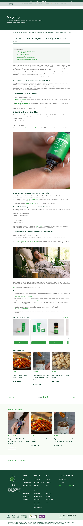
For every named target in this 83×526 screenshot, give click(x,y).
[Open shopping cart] (74, 4)
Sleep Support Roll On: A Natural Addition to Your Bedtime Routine (18, 441)
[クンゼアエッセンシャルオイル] (56, 327)
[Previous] (8, 1)
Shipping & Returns (27, 485)
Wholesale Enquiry (27, 490)
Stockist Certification (27, 493)
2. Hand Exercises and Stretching (22, 54)
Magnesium (34, 32)
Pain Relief (25, 3)
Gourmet (53, 32)
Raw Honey (48, 493)
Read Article (17, 381)
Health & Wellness (47, 32)
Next (73, 397)
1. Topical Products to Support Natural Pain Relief (25, 51)
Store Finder (25, 488)
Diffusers (48, 490)
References (18, 60)
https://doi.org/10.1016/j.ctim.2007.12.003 (23, 296)
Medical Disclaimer (27, 482)
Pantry (41, 3)
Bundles (46, 3)
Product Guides (63, 32)
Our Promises (37, 485)
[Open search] (70, 4)
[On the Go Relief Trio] (39, 327)
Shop (47, 475)
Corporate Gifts (26, 496)
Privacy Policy (62, 515)
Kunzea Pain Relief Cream (31, 203)
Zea (63, 517)
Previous (11, 397)
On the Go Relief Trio (35, 336)
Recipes (57, 32)
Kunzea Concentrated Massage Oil (29, 127)
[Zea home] (10, 4)
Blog (35, 488)
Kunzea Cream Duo (18, 336)
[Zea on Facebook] (60, 485)
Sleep (30, 32)
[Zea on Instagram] (63, 485)
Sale (52, 3)
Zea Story (68, 32)
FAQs (24, 479)
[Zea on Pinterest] (66, 485)
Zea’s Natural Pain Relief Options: (22, 52)
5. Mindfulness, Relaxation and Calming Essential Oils (26, 59)
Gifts (47, 502)
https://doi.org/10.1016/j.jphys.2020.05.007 (36, 300)
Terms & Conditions (71, 515)
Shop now (21, 342)
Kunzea (31, 3)
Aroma (36, 3)
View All (14, 32)
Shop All (17, 3)
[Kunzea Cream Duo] (21, 327)
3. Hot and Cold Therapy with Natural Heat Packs (25, 56)
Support (25, 475)
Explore (37, 475)
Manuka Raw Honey (40, 226)
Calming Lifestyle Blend (23, 241)
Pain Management (24, 32)
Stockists (63, 3)
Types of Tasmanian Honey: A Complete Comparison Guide (41, 377)
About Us (57, 3)
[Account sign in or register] (72, 4)
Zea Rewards (37, 502)
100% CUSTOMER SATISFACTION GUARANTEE (38, 1)
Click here (15, 287)
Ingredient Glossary (38, 507)
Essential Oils (39, 32)
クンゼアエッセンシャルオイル (55, 336)
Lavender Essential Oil (34, 241)
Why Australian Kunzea (39, 482)
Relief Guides (37, 504)
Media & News (37, 490)
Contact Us (25, 499)
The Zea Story (37, 479)
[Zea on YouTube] (70, 485)
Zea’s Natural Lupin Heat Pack (33, 199)
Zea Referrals (37, 499)
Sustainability (37, 493)
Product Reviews (38, 496)
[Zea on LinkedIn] (73, 486)
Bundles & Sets (49, 499)
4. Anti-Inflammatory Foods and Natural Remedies (25, 57)
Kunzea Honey (47, 224)
